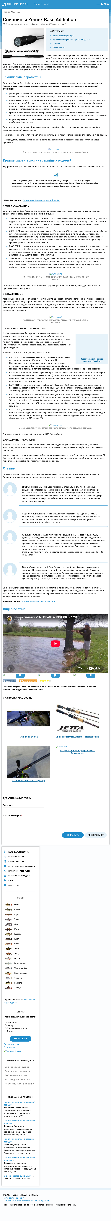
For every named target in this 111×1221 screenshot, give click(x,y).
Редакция (19, 1198)
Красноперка (20, 973)
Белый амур (20, 963)
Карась (17, 934)
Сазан (17, 944)
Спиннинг (12, 1022)
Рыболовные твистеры (16, 1075)
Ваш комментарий (12, 815)
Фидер (10, 1025)
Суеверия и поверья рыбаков (21, 866)
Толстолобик (20, 968)
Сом (16, 924)
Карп (16, 939)
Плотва (18, 958)
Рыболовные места (17, 857)
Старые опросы (11, 1044)
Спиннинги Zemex (28, 736)
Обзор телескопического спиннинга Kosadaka (92, 360)
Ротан (17, 929)
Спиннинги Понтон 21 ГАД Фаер (28, 780)
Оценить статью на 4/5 (48, 681)
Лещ (16, 953)
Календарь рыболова (18, 852)
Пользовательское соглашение (18, 1201)
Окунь (17, 904)
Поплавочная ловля (17, 1028)
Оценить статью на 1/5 (41, 681)
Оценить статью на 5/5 (50, 681)
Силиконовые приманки (17, 1067)
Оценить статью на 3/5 (45, 681)
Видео (11, 880)
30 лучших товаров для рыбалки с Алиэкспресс (77, 751)
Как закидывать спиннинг (17, 1079)
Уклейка (18, 978)
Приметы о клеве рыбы (19, 871)
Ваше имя (7, 805)
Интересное (13, 885)
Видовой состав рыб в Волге (18, 1176)
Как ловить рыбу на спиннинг (19, 1084)
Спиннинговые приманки (17, 1071)
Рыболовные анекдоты (19, 876)
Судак (17, 909)
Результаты (9, 1047)
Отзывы (56, 43)
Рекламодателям (42, 1201)
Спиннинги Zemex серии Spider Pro (41, 200)
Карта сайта (8, 1198)
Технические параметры (63, 36)
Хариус (17, 988)
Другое (10, 1031)
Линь (16, 948)
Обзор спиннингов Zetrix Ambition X (38, 601)
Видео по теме (59, 47)
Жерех (17, 919)
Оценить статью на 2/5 (43, 681)
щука (16, 914)
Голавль (18, 983)
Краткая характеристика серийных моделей (71, 40)
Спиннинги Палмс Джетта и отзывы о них (77, 736)
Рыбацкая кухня (16, 861)
